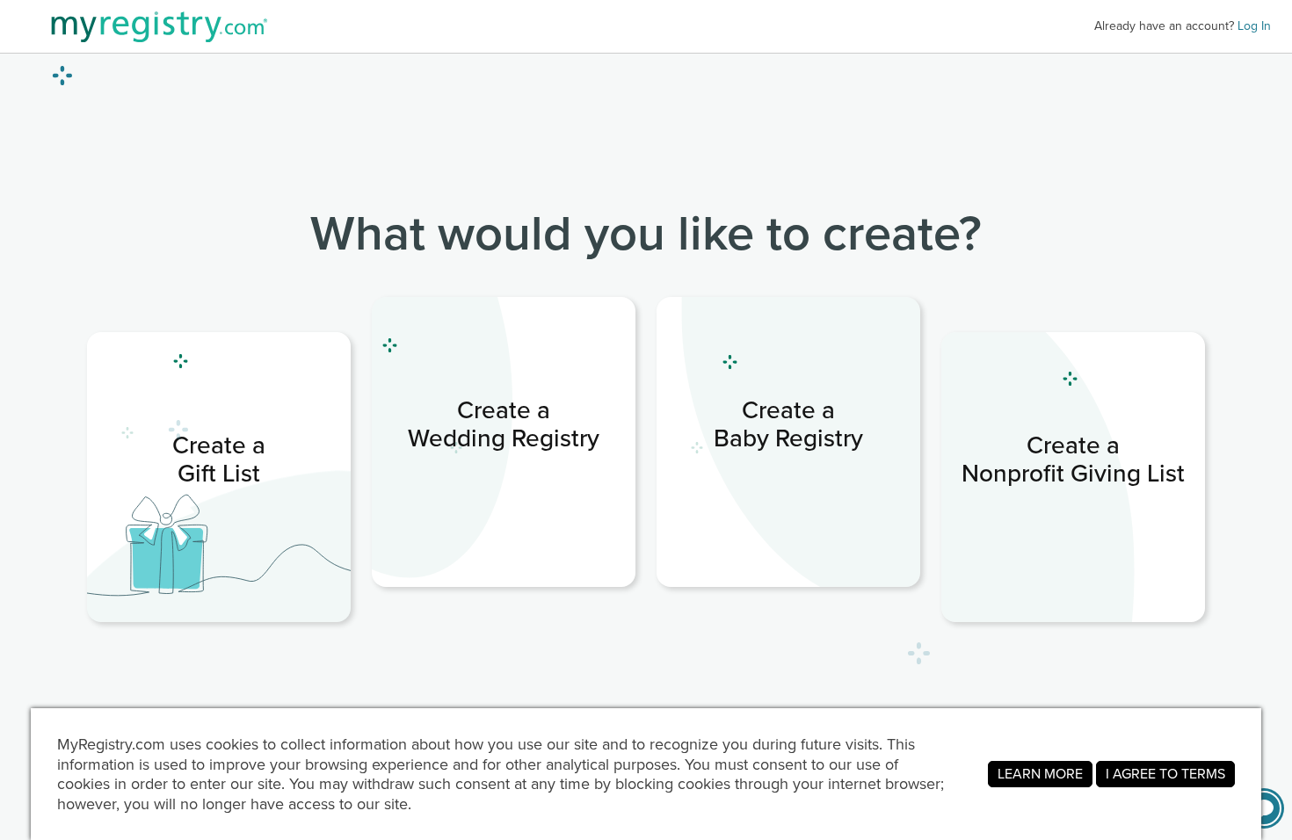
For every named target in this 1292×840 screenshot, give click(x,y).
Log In (1254, 26)
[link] (219, 477)
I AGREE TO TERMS (1165, 774)
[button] (1263, 808)
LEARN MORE (1040, 774)
